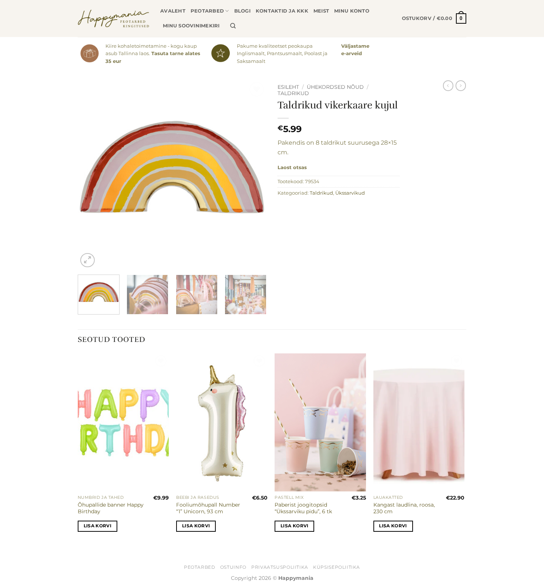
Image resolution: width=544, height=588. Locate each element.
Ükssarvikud (350, 193)
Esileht (288, 87)
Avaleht (172, 11)
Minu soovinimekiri (191, 25)
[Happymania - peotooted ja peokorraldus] (113, 18)
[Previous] (90, 175)
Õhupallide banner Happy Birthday (111, 508)
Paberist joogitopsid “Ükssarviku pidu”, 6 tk (303, 508)
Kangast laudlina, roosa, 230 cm (404, 508)
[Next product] (448, 85)
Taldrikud (293, 93)
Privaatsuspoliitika (279, 567)
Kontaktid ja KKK (282, 11)
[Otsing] (233, 26)
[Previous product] (461, 85)
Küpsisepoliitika (336, 567)
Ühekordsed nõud (335, 87)
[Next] (253, 175)
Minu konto (351, 11)
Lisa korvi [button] (97, 525)
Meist (321, 11)
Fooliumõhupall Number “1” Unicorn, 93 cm (208, 508)
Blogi (242, 11)
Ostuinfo (233, 567)
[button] (434, 18)
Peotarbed (207, 11)
